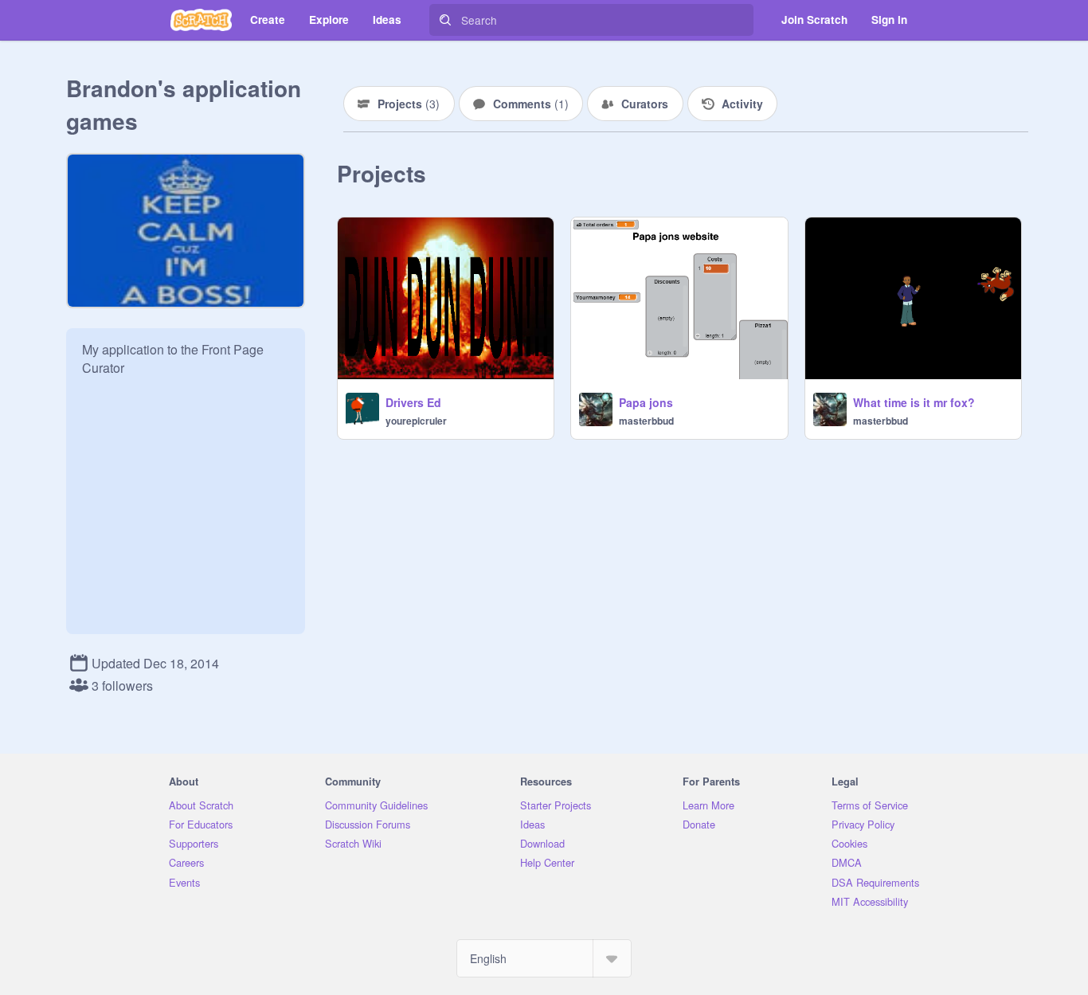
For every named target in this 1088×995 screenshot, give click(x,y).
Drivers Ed (413, 402)
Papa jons (646, 402)
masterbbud (646, 420)
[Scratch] (201, 20)
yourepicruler (416, 420)
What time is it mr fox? (914, 402)
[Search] (445, 20)
